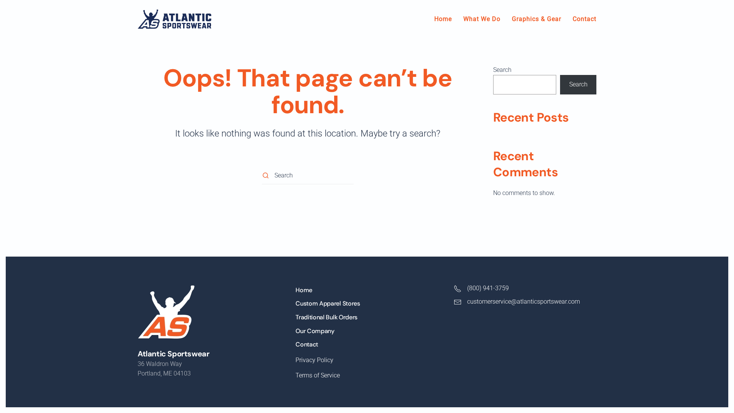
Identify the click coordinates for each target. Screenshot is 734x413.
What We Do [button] (481, 19)
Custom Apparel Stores (328, 303)
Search (502, 69)
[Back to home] (174, 19)
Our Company (315, 331)
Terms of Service (318, 375)
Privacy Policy (314, 360)
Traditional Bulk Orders (326, 317)
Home (443, 19)
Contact (584, 19)
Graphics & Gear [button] (536, 19)
